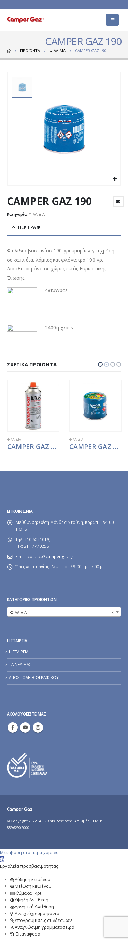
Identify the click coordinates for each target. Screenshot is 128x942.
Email (118, 201)
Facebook (13, 727)
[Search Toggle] (94, 19)
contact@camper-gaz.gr (50, 556)
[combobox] (64, 612)
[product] (33, 406)
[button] (100, 364)
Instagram (38, 727)
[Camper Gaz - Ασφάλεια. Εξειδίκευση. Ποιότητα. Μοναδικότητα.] (25, 20)
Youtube (25, 727)
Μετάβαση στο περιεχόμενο (29, 852)
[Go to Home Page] (9, 50)
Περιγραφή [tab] (31, 227)
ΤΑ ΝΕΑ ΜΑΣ (20, 664)
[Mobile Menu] (112, 20)
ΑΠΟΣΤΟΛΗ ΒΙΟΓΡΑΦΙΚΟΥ (34, 677)
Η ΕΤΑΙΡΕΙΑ (18, 651)
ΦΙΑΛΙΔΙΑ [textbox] (62, 612)
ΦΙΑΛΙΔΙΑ (37, 214)
